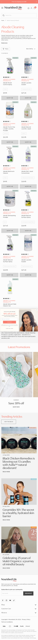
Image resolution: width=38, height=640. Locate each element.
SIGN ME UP (9, 322)
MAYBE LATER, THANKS (9, 328)
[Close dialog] (37, 310)
